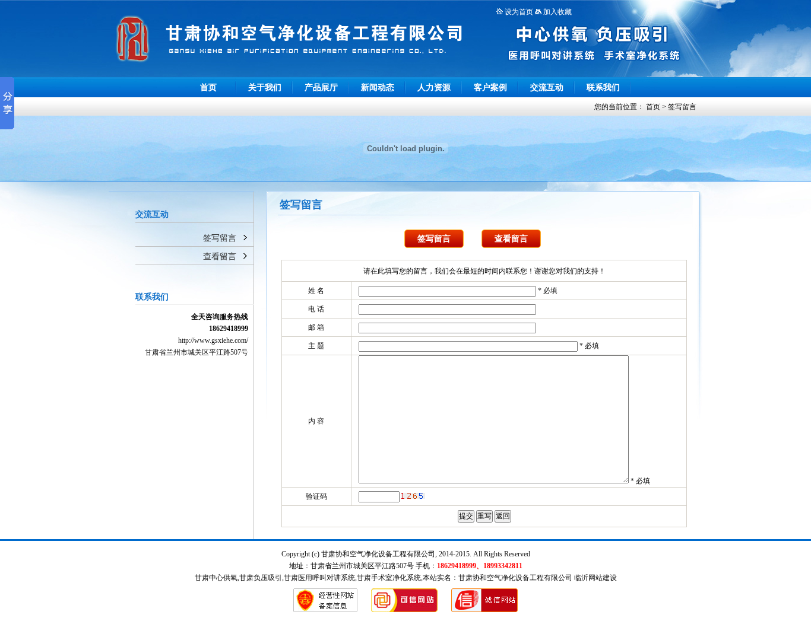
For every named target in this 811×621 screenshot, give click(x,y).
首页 (208, 87)
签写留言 (682, 107)
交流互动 (546, 87)
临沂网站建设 (595, 578)
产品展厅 (321, 87)
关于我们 (264, 87)
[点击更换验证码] (413, 496)
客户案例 (490, 87)
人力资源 (434, 87)
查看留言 (219, 256)
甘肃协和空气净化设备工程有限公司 (515, 578)
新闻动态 (377, 87)
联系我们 (603, 87)
